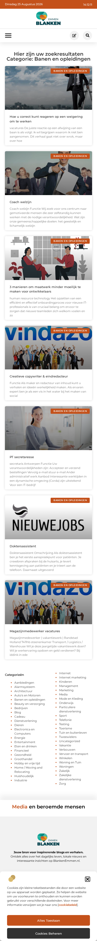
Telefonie (65, 720)
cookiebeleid (68, 905)
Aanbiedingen (24, 682)
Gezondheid (22, 755)
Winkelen (65, 758)
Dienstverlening (25, 721)
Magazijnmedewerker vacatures (35, 631)
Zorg (62, 783)
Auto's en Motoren (27, 695)
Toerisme (65, 728)
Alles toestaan (48, 920)
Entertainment (24, 742)
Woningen (66, 766)
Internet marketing (72, 677)
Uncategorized (69, 741)
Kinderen (65, 681)
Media (63, 694)
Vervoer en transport (73, 754)
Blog (17, 712)
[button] (87, 879)
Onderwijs (66, 703)
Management (68, 686)
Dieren (19, 725)
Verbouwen (67, 749)
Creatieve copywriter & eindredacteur (39, 376)
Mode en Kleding (71, 698)
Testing (64, 724)
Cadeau (19, 716)
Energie (19, 738)
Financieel (21, 750)
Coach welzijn (21, 202)
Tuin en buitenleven (73, 732)
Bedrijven (21, 708)
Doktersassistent (23, 546)
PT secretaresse (22, 457)
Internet (65, 673)
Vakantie (65, 745)
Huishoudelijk (24, 776)
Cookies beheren (48, 933)
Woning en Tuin (70, 762)
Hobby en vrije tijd (27, 763)
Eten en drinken (25, 746)
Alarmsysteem (24, 687)
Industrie (20, 780)
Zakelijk (64, 771)
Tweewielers (68, 737)
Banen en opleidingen (29, 699)
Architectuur (23, 691)
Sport (63, 715)
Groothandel (23, 759)
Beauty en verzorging (29, 704)
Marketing (66, 690)
